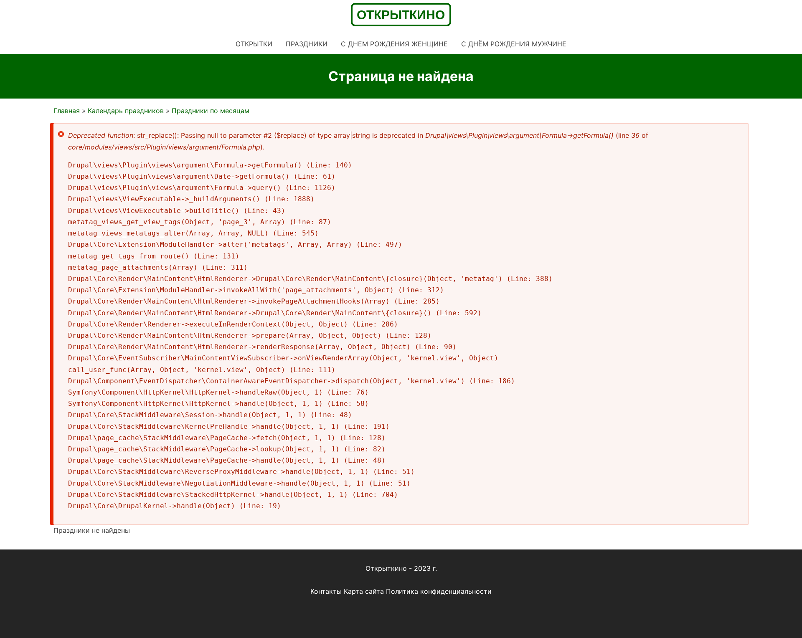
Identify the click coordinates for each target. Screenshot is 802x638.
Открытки (254, 44)
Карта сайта (364, 591)
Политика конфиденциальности (439, 591)
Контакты (326, 591)
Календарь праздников (126, 110)
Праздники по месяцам (210, 110)
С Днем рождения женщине (394, 44)
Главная (66, 110)
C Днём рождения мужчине (513, 44)
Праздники (306, 44)
